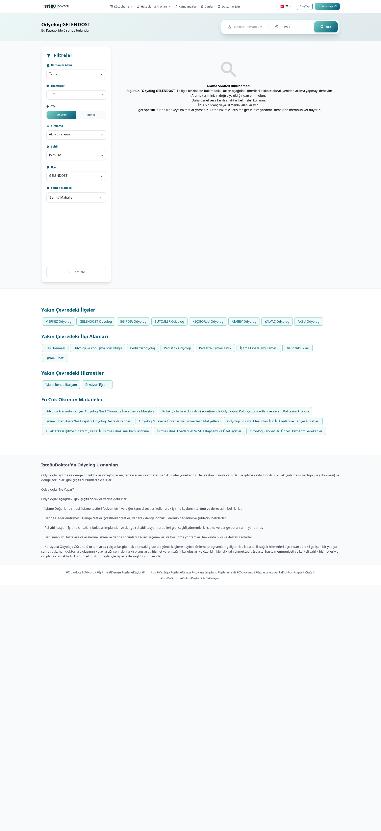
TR (284, 6)
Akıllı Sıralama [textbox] (59, 134)
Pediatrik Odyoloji (177, 348)
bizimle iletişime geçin (235, 110)
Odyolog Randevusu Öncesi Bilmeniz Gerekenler (286, 431)
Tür (52, 106)
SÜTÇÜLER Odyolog (169, 321)
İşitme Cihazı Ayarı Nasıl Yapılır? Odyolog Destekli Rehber (88, 421)
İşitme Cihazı (54, 358)
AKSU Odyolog (308, 321)
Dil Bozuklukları (297, 348)
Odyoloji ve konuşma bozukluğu (97, 348)
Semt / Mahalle (61, 188)
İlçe (53, 167)
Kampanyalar (187, 6)
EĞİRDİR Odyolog (133, 321)
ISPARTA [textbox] (55, 155)
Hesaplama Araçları (154, 6)
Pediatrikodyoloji (143, 348)
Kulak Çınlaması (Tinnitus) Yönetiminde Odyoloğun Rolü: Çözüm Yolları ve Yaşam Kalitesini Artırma (235, 411)
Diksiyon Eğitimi (97, 384)
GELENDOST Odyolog (96, 321)
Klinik (91, 115)
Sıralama (56, 126)
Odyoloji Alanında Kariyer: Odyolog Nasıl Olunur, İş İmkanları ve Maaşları (99, 411)
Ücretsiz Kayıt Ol (327, 6)
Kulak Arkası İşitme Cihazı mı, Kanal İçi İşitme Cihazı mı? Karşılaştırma (97, 431)
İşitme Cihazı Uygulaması (258, 348)
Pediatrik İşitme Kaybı (215, 348)
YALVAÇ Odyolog (277, 321)
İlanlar (209, 6)
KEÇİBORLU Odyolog (207, 321)
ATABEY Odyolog (244, 321)
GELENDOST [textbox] (58, 175)
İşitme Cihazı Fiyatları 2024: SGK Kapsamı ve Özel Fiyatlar (199, 431)
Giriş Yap (305, 6)
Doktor (61, 115)
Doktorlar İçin (231, 6)
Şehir (54, 146)
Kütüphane (121, 6)
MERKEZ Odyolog (58, 321)
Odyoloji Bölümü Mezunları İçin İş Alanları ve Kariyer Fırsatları (273, 421)
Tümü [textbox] (53, 73)
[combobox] (76, 74)
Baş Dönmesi (55, 348)
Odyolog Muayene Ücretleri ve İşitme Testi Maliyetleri (179, 421)
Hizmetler (57, 86)
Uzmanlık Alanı (61, 65)
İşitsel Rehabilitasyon (61, 384)
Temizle (78, 272)
